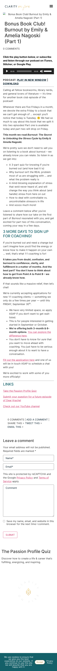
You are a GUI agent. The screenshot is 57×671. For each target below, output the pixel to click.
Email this (14, 426)
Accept (39, 662)
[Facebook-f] (28, 645)
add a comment (37, 419)
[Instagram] (23, 645)
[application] (28, 71)
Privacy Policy (25, 477)
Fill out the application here (19, 359)
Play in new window (32, 79)
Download (11, 83)
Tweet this (32, 423)
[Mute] (41, 71)
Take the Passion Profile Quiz (20, 390)
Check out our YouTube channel (21, 406)
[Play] (7, 71)
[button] (51, 6)
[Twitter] (33, 645)
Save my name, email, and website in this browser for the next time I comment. (30, 523)
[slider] (48, 71)
